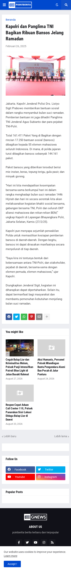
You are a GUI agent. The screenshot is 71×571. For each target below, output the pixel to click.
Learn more (10, 555)
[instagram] (44, 542)
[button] (4, 5)
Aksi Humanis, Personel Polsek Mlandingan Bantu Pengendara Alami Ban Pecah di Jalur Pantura (51, 367)
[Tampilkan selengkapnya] (47, 317)
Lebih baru (10, 436)
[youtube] (35, 542)
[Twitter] (16, 317)
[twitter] (27, 542)
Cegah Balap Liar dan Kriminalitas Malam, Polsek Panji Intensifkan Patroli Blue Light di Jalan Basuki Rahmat (19, 367)
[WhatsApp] (24, 317)
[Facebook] (9, 317)
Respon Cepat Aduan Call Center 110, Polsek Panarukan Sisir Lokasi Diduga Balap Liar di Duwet (19, 412)
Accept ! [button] (12, 564)
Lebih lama (60, 436)
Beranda (11, 19)
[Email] (39, 317)
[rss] (52, 542)
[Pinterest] (31, 317)
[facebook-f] (19, 542)
